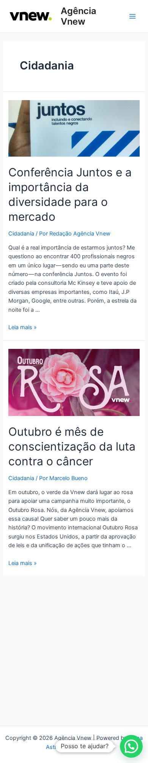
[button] (131, 746)
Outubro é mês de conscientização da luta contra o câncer (71, 446)
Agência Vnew (78, 16)
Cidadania (21, 233)
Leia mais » (22, 327)
